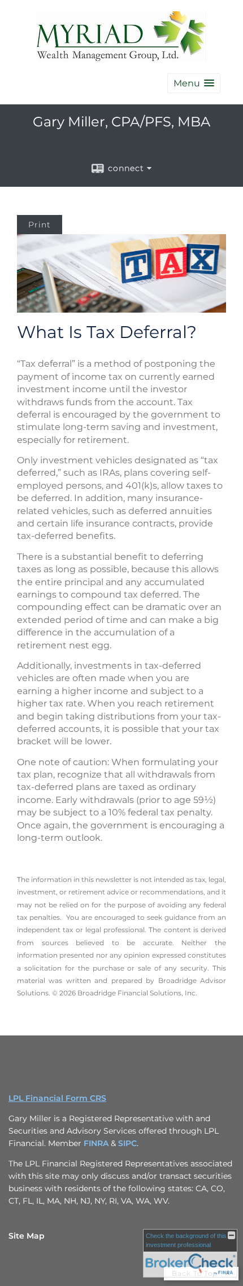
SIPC (127, 1143)
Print (39, 225)
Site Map (26, 1236)
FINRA (97, 1143)
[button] (193, 83)
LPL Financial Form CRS (57, 1098)
